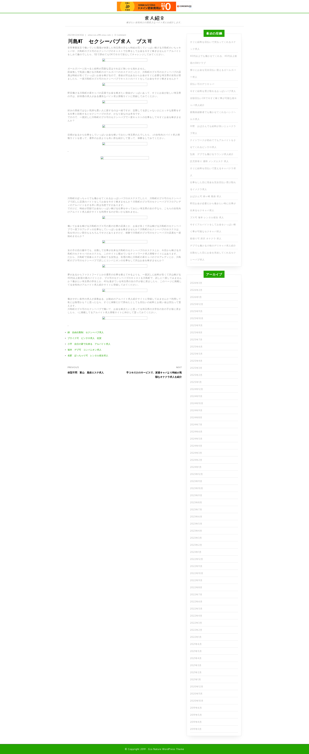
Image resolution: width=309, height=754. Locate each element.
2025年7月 (196, 339)
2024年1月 (196, 467)
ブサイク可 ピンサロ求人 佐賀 (84, 338)
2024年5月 (196, 438)
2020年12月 (196, 686)
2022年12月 (196, 559)
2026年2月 (196, 290)
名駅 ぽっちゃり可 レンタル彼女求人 (88, 355)
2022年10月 (196, 573)
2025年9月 (196, 325)
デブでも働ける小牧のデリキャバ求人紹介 (213, 245)
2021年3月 (195, 665)
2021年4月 (196, 658)
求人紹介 (154, 18)
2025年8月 (196, 332)
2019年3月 (196, 729)
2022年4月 (196, 615)
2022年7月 (196, 594)
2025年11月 (196, 311)
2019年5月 (196, 714)
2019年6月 (196, 707)
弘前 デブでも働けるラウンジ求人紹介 (212, 154)
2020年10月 (196, 700)
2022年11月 (196, 566)
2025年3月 (196, 367)
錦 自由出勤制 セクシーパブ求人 (86, 332)
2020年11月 (196, 693)
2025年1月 (196, 382)
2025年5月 (196, 353)
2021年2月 (196, 672)
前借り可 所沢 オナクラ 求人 (205, 238)
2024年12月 (196, 389)
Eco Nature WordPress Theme (166, 749)
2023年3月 (196, 537)
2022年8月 (196, 587)
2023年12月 (196, 474)
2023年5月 (196, 523)
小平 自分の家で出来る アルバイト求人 (89, 343)
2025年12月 (196, 304)
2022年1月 (196, 637)
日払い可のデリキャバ (202, 84)
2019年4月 (196, 722)
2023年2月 (196, 544)
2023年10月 (196, 488)
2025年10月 (196, 318)
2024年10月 (196, 403)
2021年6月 (196, 644)
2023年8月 (196, 502)
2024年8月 (196, 417)
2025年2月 (196, 375)
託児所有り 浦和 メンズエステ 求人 (209, 161)
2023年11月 (196, 481)
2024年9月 (196, 410)
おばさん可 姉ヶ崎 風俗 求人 (205, 196)
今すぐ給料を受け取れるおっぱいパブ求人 (213, 91)
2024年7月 (196, 424)
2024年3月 (196, 452)
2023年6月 (196, 516)
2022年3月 (196, 622)
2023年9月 (196, 495)
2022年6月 (196, 601)
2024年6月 (196, 431)
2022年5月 (196, 608)
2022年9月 (196, 580)
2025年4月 (196, 360)
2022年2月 (196, 629)
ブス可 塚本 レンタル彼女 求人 (207, 217)
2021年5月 (196, 651)
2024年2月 (196, 460)
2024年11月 (196, 396)
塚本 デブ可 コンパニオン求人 (84, 349)
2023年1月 (195, 552)
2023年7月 (196, 509)
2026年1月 (196, 297)
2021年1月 (195, 679)
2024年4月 (196, 445)
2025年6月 (196, 346)
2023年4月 (196, 530)
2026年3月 (196, 282)
